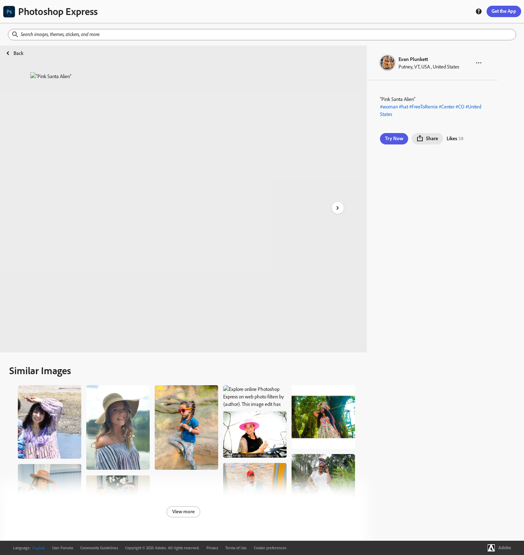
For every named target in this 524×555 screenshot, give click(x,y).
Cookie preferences (270, 547)
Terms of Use (236, 547)
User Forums (62, 547)
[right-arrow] (338, 208)
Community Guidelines (99, 547)
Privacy (212, 547)
